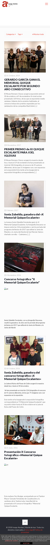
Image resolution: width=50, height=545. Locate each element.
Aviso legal (29, 530)
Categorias (10, 34)
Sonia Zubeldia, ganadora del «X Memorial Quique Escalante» (24, 216)
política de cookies (11, 541)
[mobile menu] (46, 4)
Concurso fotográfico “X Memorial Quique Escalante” (21, 281)
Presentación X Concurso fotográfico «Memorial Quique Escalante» (23, 455)
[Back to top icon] (25, 522)
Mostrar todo (39, 34)
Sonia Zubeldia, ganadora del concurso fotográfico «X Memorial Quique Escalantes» (22, 375)
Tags (19, 34)
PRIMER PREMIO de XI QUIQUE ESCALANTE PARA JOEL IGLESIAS (24, 152)
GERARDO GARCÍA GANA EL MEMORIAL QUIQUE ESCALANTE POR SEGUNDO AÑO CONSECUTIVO (22, 84)
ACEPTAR (26, 543)
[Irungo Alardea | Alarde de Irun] (10, 4)
